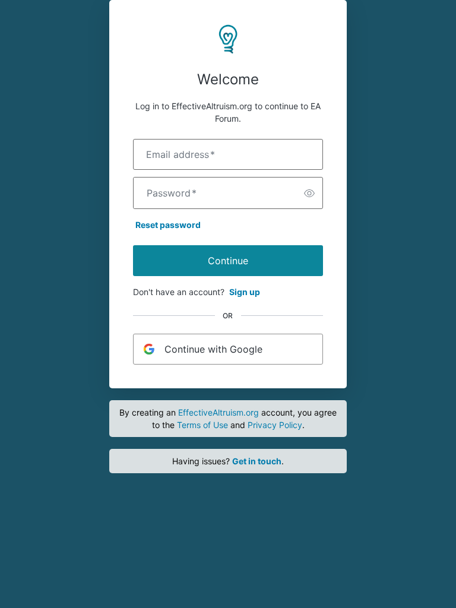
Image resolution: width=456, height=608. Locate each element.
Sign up (244, 292)
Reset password (168, 225)
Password (172, 193)
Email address (180, 154)
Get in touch (256, 461)
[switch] (309, 193)
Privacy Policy (275, 425)
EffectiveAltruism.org (218, 412)
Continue (228, 261)
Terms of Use (202, 425)
